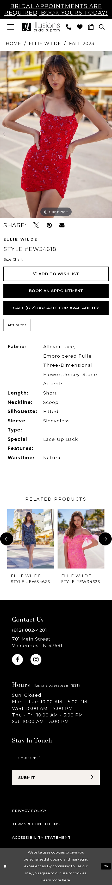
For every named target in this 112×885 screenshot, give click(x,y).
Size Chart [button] (13, 259)
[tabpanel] (56, 134)
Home (13, 43)
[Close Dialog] (5, 866)
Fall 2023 (82, 43)
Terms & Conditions (36, 824)
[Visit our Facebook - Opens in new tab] (17, 659)
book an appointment (56, 290)
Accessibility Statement (41, 837)
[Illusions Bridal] (40, 27)
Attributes (17, 325)
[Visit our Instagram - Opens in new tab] (35, 659)
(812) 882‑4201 (29, 630)
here (66, 880)
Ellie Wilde (45, 43)
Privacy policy (29, 811)
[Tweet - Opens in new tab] (36, 225)
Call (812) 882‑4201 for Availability (56, 308)
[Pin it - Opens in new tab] (49, 225)
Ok (106, 866)
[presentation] (30, 539)
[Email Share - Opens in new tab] (61, 225)
